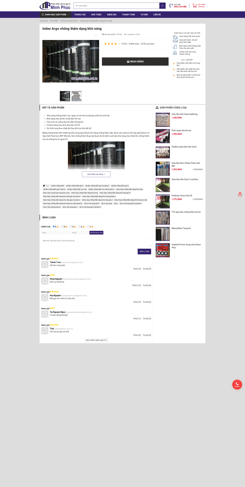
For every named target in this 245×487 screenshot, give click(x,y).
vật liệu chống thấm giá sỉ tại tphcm (97, 186)
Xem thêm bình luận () (96, 340)
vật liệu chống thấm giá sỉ (74, 186)
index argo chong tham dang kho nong (56, 193)
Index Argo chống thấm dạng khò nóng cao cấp (130, 200)
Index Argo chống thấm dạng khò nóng (129, 189)
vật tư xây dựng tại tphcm (52, 207)
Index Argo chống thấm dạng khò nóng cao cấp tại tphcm (62, 203)
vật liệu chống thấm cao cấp (76, 189)
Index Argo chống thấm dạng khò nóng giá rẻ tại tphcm (62, 196)
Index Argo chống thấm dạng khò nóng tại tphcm (99, 196)
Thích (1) (137, 318)
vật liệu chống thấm (57, 186)
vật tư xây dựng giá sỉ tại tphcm (90, 207)
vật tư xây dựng (106, 203)
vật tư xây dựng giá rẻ (91, 203)
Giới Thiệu (96, 14)
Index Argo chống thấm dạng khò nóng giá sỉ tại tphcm (61, 200)
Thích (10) (136, 285)
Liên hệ (157, 14)
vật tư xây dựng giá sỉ (70, 207)
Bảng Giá (111, 14)
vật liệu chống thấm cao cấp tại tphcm (101, 189)
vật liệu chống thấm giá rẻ (120, 186)
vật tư (116, 203)
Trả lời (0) (147, 269)
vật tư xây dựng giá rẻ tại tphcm (130, 203)
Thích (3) (137, 269)
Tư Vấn (144, 14)
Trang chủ (79, 14)
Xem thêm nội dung (95, 174)
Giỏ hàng (201, 6)
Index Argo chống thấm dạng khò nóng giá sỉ (97, 200)
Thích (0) (137, 335)
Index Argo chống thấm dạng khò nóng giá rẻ (115, 193)
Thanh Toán (128, 14)
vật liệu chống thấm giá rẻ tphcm (54, 189)
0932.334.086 (180, 7)
